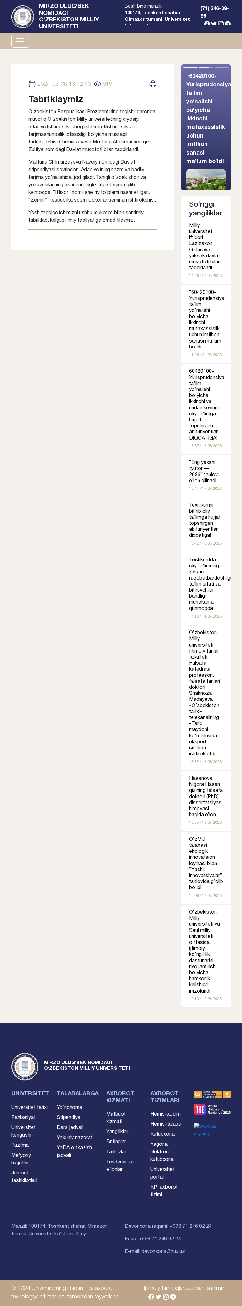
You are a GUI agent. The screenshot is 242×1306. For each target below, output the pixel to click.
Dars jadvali (70, 1128)
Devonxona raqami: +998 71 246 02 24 (168, 1226)
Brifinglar (116, 1142)
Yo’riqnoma (69, 1107)
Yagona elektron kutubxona (162, 1152)
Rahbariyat (23, 1118)
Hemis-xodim (165, 1114)
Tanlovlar (116, 1152)
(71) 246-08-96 (214, 13)
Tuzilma (20, 1145)
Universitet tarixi (29, 1107)
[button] (218, 127)
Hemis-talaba (165, 1124)
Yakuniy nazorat (75, 1138)
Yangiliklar (117, 1132)
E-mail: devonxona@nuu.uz (155, 1252)
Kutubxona (162, 1134)
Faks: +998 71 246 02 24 (153, 1239)
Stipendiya (68, 1118)
